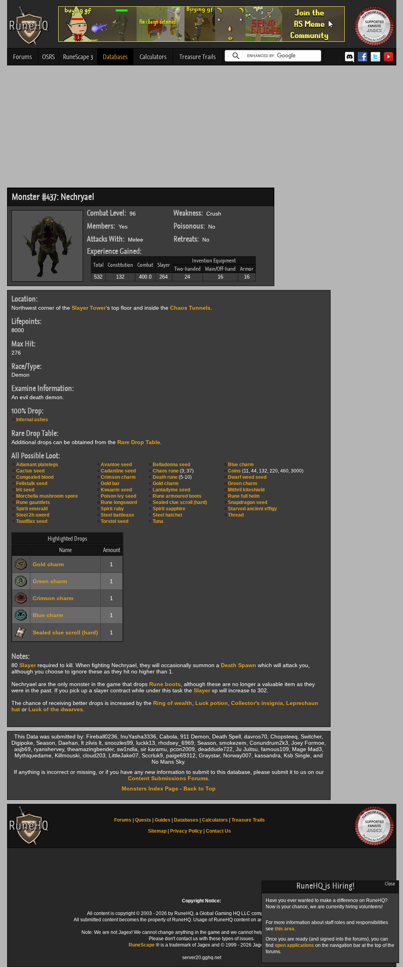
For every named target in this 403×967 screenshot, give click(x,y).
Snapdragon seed (247, 502)
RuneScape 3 (78, 56)
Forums (22, 56)
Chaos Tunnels (190, 308)
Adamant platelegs (37, 464)
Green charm (242, 483)
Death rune (165, 477)
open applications (294, 945)
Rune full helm (244, 496)
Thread (236, 515)
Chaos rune (166, 471)
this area (284, 929)
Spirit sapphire (169, 508)
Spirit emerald (32, 508)
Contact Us (218, 831)
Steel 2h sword (32, 515)
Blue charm (241, 464)
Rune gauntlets (33, 502)
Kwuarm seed (116, 490)
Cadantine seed (118, 471)
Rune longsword (119, 502)
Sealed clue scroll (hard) (180, 502)
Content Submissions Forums (168, 778)
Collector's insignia (257, 703)
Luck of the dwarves (55, 709)
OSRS (48, 56)
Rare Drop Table (138, 442)
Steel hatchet (167, 515)
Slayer (27, 665)
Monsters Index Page (150, 788)
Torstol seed (114, 521)
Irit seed (25, 490)
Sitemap (157, 831)
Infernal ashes (32, 419)
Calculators (153, 56)
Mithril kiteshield (246, 490)
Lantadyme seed (171, 490)
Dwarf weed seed (247, 477)
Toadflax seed (31, 521)
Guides (162, 820)
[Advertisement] (201, 128)
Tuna (158, 521)
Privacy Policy (186, 831)
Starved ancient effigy (252, 508)
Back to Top (199, 788)
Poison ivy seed (118, 496)
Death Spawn (238, 665)
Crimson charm (118, 477)
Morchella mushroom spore (47, 496)
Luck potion (211, 703)
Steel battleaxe (117, 515)
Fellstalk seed (31, 483)
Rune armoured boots (177, 496)
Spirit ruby (112, 508)
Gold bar (110, 483)
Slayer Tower (89, 308)
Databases (115, 56)
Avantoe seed (116, 464)
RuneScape (142, 945)
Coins (234, 471)
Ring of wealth (172, 703)
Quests (143, 820)
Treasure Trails (197, 56)
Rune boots (165, 684)
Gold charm (166, 483)
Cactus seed (30, 471)
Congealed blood (35, 477)
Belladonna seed (171, 464)
